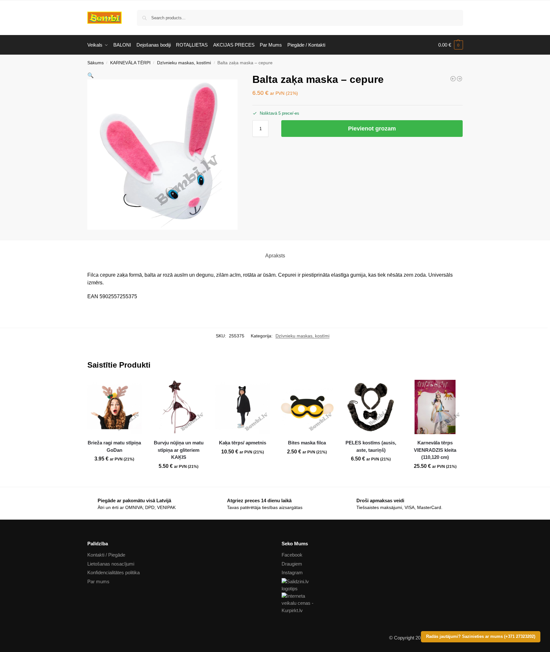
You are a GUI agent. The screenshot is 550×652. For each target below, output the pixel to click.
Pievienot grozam (372, 128)
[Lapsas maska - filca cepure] (459, 79)
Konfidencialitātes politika (113, 572)
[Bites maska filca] (307, 407)
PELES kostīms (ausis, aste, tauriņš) (370, 446)
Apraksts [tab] (275, 255)
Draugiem (292, 564)
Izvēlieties (178, 480)
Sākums (95, 62)
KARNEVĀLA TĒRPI (130, 62)
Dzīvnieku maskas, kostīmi (184, 62)
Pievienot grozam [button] (114, 473)
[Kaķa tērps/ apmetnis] (242, 407)
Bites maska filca (307, 442)
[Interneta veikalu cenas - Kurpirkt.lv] (372, 603)
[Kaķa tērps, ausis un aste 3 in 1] (453, 79)
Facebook (292, 555)
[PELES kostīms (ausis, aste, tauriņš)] (371, 407)
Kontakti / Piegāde (106, 555)
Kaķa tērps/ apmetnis (242, 442)
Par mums (98, 581)
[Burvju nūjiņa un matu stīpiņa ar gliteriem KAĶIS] (178, 407)
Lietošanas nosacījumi (110, 564)
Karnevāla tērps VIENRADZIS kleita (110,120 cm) (435, 450)
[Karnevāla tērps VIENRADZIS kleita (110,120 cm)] (435, 407)
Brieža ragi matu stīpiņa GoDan (114, 446)
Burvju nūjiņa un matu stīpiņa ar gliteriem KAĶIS (179, 450)
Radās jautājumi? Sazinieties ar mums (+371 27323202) (480, 636)
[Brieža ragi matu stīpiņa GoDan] (114, 407)
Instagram (292, 572)
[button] (450, 45)
